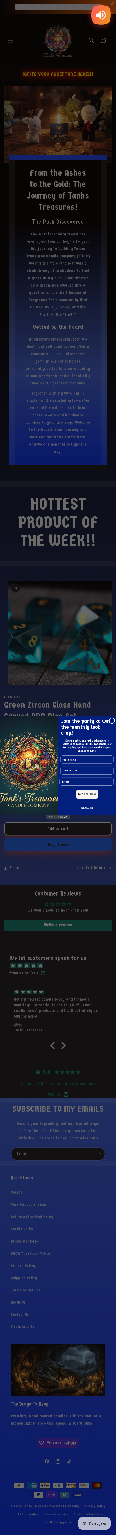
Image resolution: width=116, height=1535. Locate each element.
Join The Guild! (86, 794)
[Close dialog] (112, 720)
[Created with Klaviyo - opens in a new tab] (58, 817)
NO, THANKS (87, 808)
